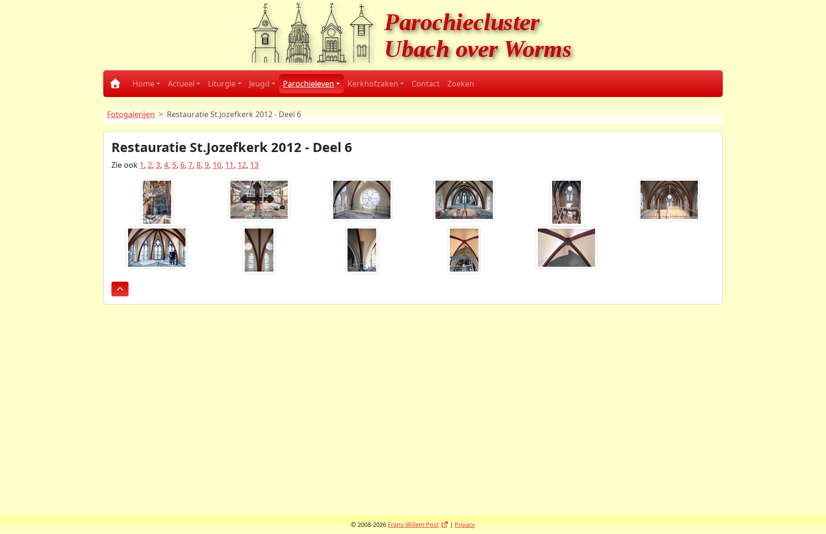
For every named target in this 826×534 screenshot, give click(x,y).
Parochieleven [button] (308, 83)
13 (254, 165)
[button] (120, 289)
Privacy (465, 524)
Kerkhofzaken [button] (373, 83)
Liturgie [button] (222, 83)
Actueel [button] (181, 83)
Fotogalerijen (131, 114)
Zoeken (460, 83)
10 (217, 165)
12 (242, 165)
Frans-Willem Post (418, 524)
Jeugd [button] (259, 83)
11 (229, 165)
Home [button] (143, 83)
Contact (426, 83)
